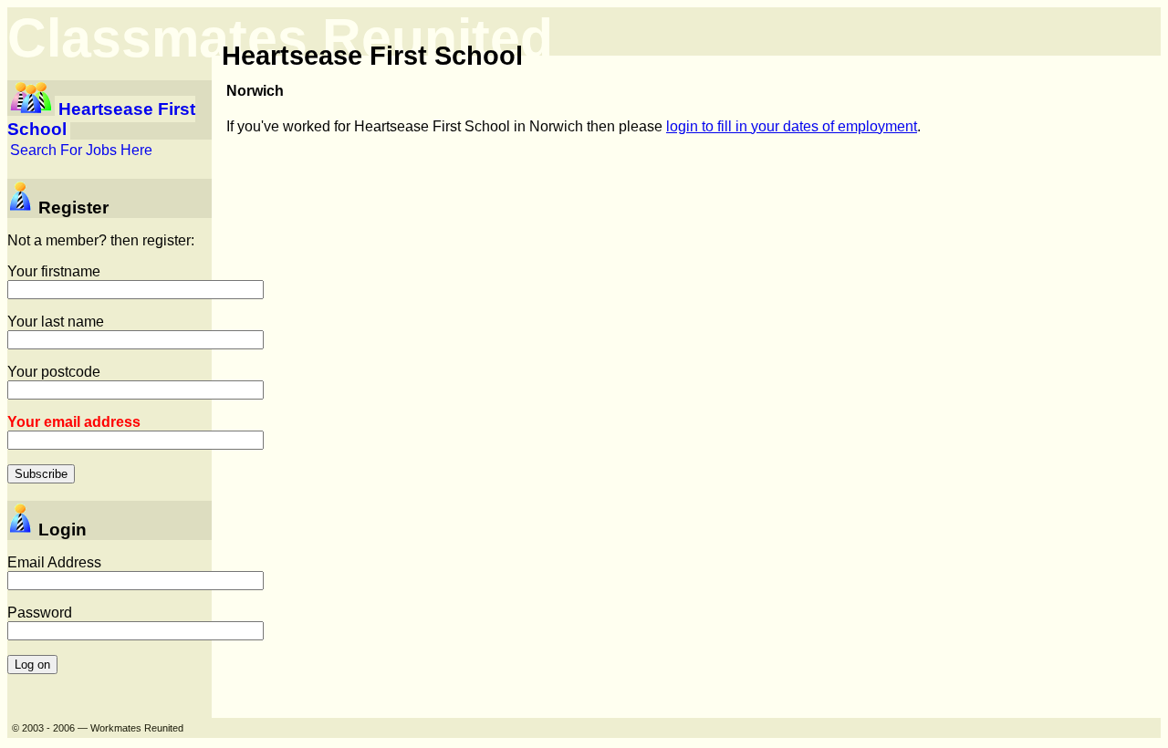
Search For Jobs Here (81, 150)
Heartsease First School (101, 119)
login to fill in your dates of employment (791, 126)
